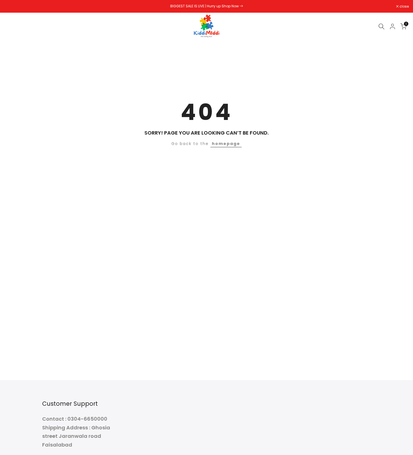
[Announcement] (206, 6)
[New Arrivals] (241, 6)
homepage (226, 143)
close (12, 6)
